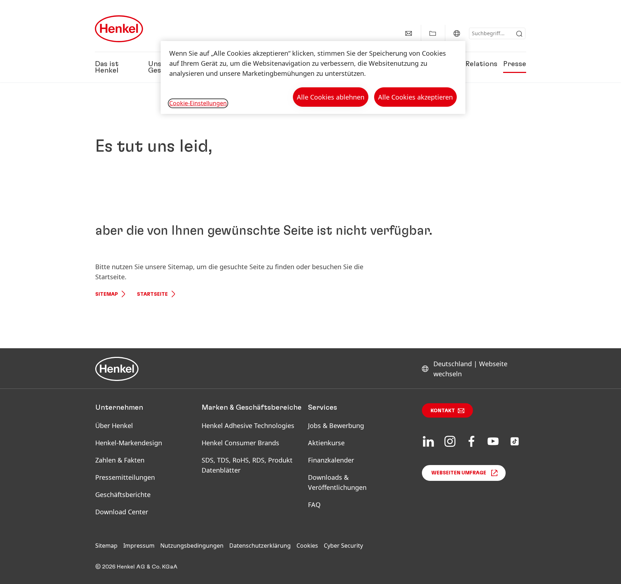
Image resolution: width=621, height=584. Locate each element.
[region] (313, 77)
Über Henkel (114, 425)
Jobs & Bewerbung (336, 425)
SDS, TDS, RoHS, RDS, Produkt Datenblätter (247, 465)
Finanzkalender (331, 460)
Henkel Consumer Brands (240, 442)
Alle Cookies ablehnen (330, 97)
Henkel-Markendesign (128, 442)
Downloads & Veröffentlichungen (337, 482)
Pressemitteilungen (125, 477)
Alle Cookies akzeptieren (415, 97)
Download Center (121, 511)
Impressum (139, 545)
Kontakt (443, 410)
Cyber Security (343, 545)
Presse (514, 64)
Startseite (152, 294)
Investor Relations (465, 64)
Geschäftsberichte (123, 494)
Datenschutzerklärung (260, 545)
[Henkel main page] (119, 28)
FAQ (314, 504)
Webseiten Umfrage (458, 472)
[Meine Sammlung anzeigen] (432, 33)
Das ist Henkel (107, 67)
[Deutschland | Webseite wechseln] (456, 33)
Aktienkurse (326, 442)
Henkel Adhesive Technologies (248, 425)
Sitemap (106, 294)
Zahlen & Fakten (119, 460)
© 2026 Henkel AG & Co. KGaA (136, 567)
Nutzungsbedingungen (192, 545)
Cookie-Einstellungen (198, 103)
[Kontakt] (408, 33)
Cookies (307, 545)
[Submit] (519, 34)
